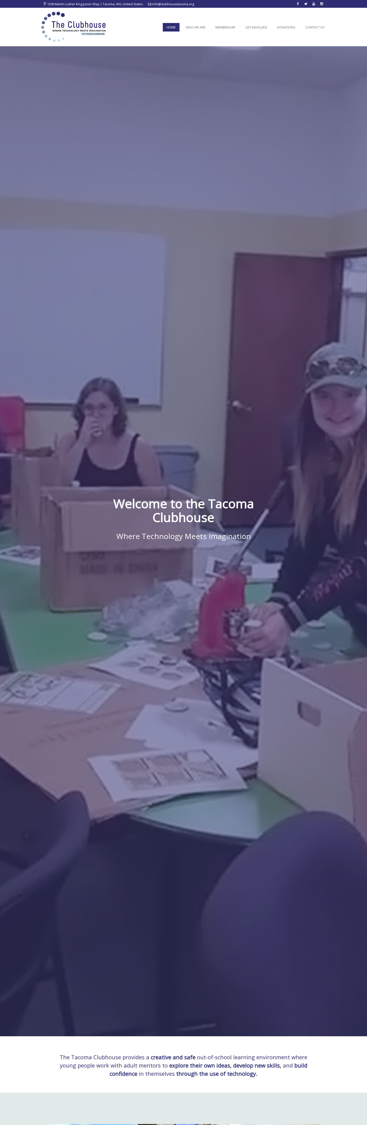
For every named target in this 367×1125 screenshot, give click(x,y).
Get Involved (256, 27)
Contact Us (315, 27)
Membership (225, 27)
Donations (286, 27)
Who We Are (195, 27)
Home (171, 27)
